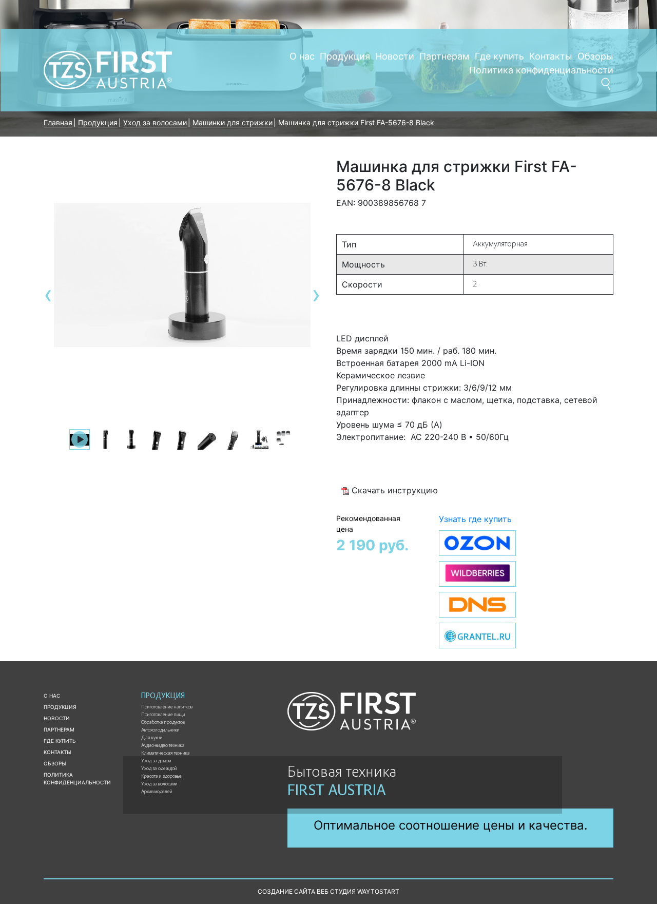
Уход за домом (156, 761)
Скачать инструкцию (393, 490)
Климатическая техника (165, 753)
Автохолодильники (160, 730)
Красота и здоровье (161, 776)
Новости (394, 56)
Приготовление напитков (166, 707)
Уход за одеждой (159, 769)
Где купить (499, 56)
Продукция (345, 56)
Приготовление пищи (163, 715)
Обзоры (595, 56)
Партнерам (444, 56)
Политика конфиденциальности (541, 70)
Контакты (550, 56)
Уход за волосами (159, 784)
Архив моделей (156, 792)
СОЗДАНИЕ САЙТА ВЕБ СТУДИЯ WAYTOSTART (328, 891)
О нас (302, 56)
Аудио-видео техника (163, 745)
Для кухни (152, 738)
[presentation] (48, 294)
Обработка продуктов (163, 722)
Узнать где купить (475, 519)
